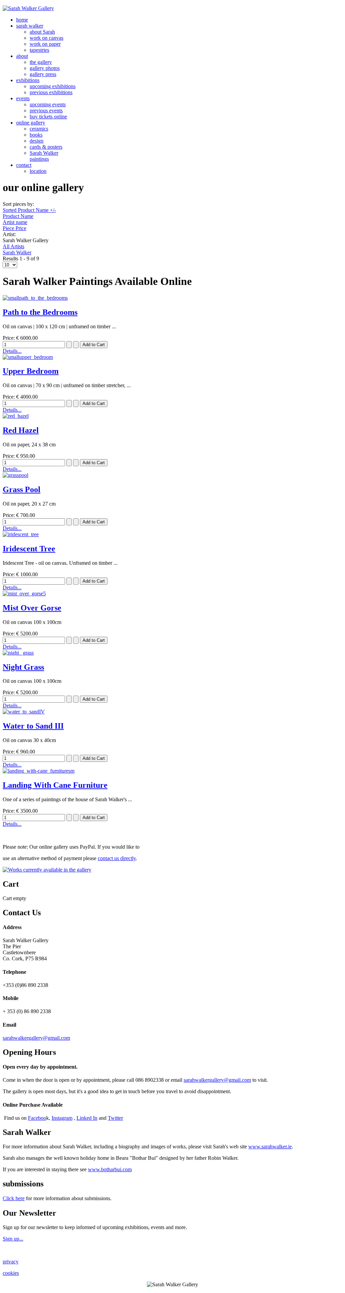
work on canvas (46, 38)
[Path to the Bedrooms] (35, 298)
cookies (11, 1273)
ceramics (39, 129)
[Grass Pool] (15, 475)
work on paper (45, 44)
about (22, 56)
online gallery (30, 122)
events (23, 98)
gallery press (43, 74)
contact (23, 165)
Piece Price (14, 228)
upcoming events (48, 104)
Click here (14, 1198)
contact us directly (117, 858)
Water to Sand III (33, 726)
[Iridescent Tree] (21, 534)
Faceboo (37, 1118)
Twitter (115, 1118)
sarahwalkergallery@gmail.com (36, 1038)
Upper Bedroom (31, 371)
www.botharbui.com (110, 1169)
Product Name (18, 216)
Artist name (15, 222)
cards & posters (46, 147)
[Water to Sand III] (24, 711)
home (22, 20)
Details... (12, 351)
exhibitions (27, 80)
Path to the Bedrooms (40, 312)
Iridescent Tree (29, 548)
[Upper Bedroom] (28, 357)
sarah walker (29, 26)
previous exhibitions (51, 92)
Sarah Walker (17, 252)
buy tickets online (48, 116)
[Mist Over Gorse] (24, 593)
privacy (11, 1261)
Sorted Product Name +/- (29, 210)
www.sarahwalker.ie (270, 1146)
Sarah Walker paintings (44, 156)
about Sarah (42, 32)
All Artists (13, 246)
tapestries (39, 50)
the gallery (41, 62)
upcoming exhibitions (52, 86)
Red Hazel (21, 430)
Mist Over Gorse (32, 607)
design (36, 141)
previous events (46, 110)
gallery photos (45, 68)
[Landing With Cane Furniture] (38, 771)
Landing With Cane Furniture (55, 785)
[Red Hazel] (16, 416)
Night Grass (23, 667)
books (36, 135)
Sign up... (13, 1239)
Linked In (86, 1118)
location (38, 171)
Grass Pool (21, 489)
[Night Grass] (18, 653)
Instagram (62, 1118)
